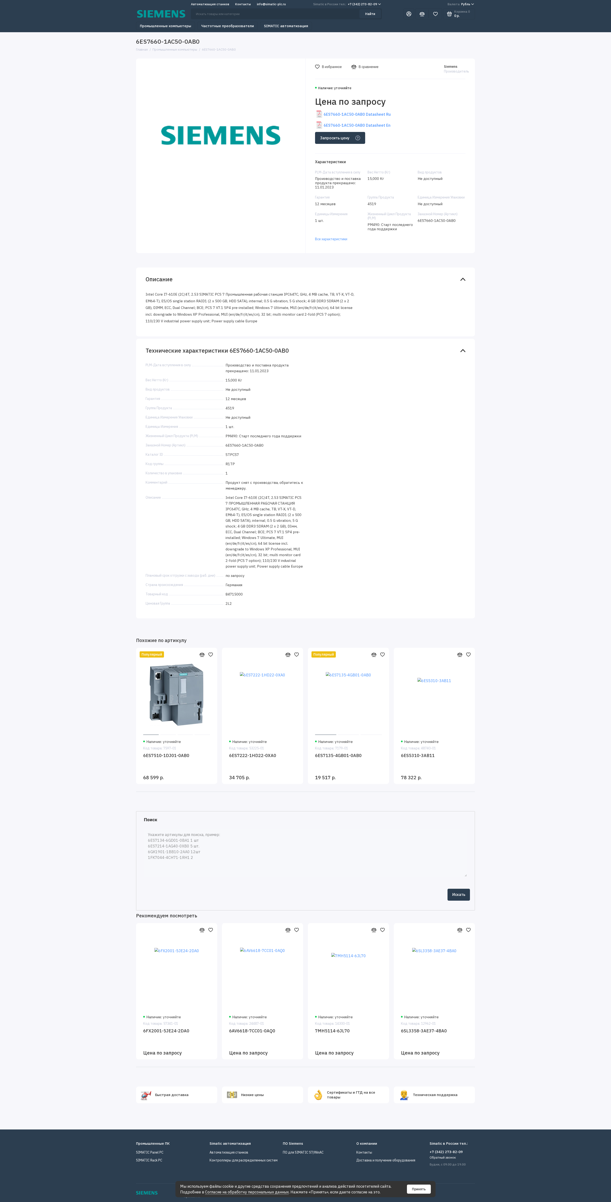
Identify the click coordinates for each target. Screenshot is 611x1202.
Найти (370, 14)
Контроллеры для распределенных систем (244, 1160)
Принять (419, 1189)
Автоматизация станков (210, 4)
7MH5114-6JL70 (332, 1031)
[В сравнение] (202, 654)
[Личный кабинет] (409, 13)
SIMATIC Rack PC (149, 1160)
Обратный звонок (443, 1157)
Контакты (243, 4)
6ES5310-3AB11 (418, 755)
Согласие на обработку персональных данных (247, 1192)
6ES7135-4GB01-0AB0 (338, 755)
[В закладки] (210, 654)
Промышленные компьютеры (165, 26)
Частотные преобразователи (227, 26)
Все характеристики (331, 239)
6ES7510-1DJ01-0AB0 (166, 755)
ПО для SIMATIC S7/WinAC (303, 1152)
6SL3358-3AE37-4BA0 (424, 1031)
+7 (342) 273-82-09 (345, 4)
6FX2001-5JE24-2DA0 (166, 1031)
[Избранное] (435, 13)
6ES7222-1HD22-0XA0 (252, 755)
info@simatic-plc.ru (271, 4)
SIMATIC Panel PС (149, 1152)
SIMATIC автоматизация (286, 26)
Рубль (459, 4)
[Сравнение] (422, 13)
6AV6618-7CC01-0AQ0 (252, 1031)
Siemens (450, 66)
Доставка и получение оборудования (385, 1160)
